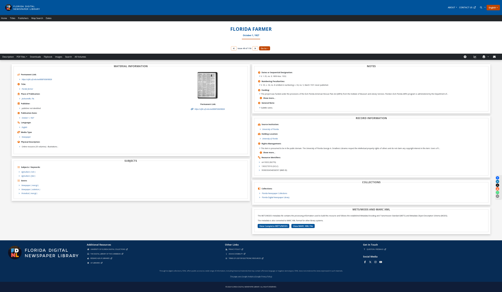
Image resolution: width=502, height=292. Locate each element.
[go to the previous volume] (234, 48)
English (492, 7)
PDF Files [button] (21, 56)
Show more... (269, 98)
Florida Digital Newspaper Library (275, 197)
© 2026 (251, 287)
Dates (49, 18)
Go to (264, 48)
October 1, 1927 (28, 118)
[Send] (494, 56)
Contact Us (465, 7)
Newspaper (26, 137)
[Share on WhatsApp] (499, 192)
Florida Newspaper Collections (274, 193)
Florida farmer (27, 89)
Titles (12, 18)
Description (8, 56)
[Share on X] (499, 185)
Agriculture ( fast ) (28, 176)
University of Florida (270, 129)
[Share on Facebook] (499, 177)
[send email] (499, 196)
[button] (482, 7)
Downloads (35, 56)
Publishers (23, 18)
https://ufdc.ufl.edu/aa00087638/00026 (37, 79)
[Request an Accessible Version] (466, 56)
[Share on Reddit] (499, 188)
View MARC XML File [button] (303, 226)
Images (58, 56)
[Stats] (476, 56)
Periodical (29, 193)
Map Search (37, 18)
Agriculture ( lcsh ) (28, 172)
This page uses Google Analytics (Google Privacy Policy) (251, 276)
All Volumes (80, 56)
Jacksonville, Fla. (28, 98)
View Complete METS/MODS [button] (273, 226)
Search (68, 56)
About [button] (451, 7)
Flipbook (48, 56)
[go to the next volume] (255, 48)
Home (4, 18)
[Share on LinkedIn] (499, 181)
